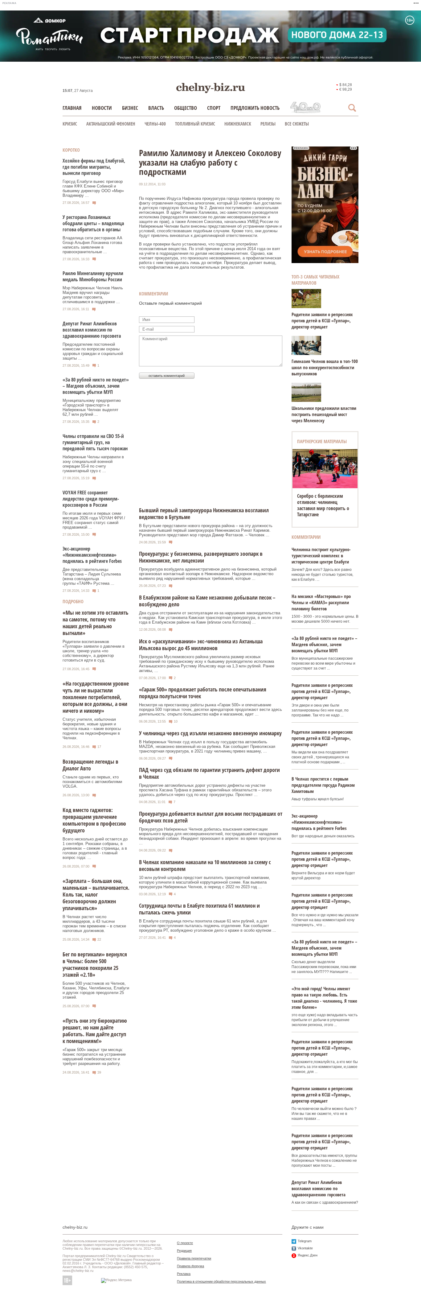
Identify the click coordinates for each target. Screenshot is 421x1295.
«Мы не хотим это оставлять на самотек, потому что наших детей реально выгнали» (96, 623)
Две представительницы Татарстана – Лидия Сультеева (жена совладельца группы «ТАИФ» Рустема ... (92, 576)
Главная (72, 107)
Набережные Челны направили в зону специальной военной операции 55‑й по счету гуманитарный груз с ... (93, 464)
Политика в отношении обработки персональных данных (221, 1281)
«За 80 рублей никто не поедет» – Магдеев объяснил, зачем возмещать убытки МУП (96, 385)
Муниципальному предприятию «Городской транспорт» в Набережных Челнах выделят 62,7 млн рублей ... (92, 407)
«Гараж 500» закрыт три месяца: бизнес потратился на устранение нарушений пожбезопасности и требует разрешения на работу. (94, 1056)
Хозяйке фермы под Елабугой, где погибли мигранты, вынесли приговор (94, 166)
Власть (156, 107)
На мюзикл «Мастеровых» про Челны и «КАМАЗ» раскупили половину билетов (321, 602)
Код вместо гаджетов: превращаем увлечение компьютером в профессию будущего (94, 820)
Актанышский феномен (110, 124)
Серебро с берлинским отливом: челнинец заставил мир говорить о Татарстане (323, 505)
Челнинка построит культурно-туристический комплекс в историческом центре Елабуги (321, 555)
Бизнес (130, 107)
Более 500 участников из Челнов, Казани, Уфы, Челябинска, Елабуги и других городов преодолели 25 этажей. (96, 990)
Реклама (183, 1274)
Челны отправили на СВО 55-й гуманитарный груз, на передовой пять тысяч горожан (95, 442)
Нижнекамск (237, 124)
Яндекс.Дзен (307, 1255)
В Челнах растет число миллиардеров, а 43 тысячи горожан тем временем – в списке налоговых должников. (94, 923)
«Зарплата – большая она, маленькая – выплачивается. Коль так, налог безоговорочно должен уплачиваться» (96, 894)
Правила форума (190, 1266)
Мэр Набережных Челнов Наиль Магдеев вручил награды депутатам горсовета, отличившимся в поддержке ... (93, 295)
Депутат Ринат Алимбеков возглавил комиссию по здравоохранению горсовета (92, 329)
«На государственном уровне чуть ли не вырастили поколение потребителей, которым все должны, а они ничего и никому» (96, 697)
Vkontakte (305, 1248)
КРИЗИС (70, 124)
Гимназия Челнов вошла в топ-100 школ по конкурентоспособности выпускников (325, 367)
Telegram (305, 1241)
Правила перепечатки (194, 1258)
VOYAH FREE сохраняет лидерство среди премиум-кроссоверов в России (91, 498)
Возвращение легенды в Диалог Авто (90, 765)
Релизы (268, 124)
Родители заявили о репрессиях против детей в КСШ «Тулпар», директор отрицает (322, 320)
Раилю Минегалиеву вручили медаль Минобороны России (93, 276)
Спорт (213, 107)
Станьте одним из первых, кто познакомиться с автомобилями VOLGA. (92, 782)
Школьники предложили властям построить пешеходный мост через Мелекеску (324, 414)
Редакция (184, 1250)
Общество (185, 107)
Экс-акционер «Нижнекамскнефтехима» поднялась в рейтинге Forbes (92, 554)
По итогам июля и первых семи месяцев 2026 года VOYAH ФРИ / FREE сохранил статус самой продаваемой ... (94, 520)
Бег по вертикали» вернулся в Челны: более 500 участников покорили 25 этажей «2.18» (95, 964)
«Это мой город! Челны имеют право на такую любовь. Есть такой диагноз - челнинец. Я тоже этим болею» (324, 997)
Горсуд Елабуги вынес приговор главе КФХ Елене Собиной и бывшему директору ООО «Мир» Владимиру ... (93, 188)
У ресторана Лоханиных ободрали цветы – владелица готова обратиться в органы (93, 223)
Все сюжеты (297, 124)
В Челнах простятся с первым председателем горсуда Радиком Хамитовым (323, 785)
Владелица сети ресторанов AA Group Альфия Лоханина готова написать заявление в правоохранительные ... (92, 245)
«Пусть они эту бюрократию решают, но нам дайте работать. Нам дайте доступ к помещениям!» (95, 1031)
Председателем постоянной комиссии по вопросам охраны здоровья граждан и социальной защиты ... (93, 351)
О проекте (185, 1243)
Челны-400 (155, 124)
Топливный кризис (195, 124)
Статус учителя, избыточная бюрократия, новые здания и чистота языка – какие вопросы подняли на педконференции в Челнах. (92, 728)
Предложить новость (255, 107)
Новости (102, 107)
